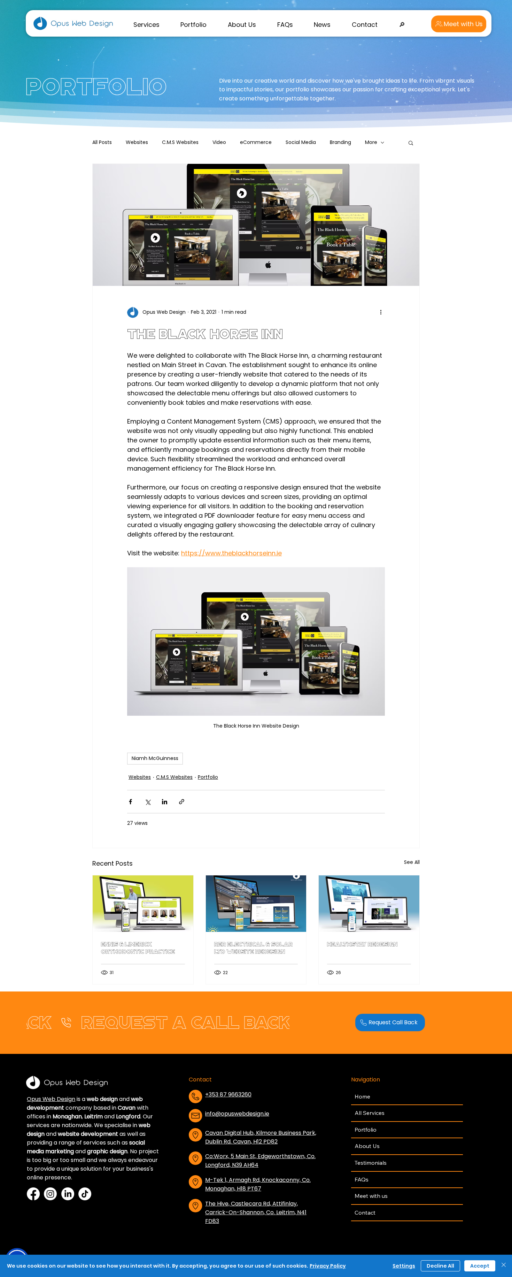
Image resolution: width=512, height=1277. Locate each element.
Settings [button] (404, 1265)
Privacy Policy (328, 1265)
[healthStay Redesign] (369, 903)
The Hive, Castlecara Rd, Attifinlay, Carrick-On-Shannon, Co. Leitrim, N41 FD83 (256, 1212)
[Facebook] (33, 1193)
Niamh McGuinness (155, 758)
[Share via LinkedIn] (164, 801)
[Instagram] (50, 1193)
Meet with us (371, 1195)
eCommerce (256, 142)
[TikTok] (84, 1193)
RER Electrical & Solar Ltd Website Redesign (253, 948)
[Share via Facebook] (130, 801)
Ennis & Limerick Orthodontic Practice (138, 948)
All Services (370, 1112)
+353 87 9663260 (228, 1094)
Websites (137, 142)
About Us (367, 1145)
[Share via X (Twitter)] (147, 801)
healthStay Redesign (362, 944)
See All (412, 862)
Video (219, 142)
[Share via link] (181, 801)
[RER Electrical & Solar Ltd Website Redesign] (256, 903)
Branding (340, 142)
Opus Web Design (51, 1099)
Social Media (301, 142)
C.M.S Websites (180, 142)
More (371, 142)
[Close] (503, 1265)
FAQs (362, 1179)
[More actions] (381, 312)
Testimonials (371, 1162)
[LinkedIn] (67, 1193)
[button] (146, 24)
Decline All (440, 1265)
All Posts (102, 142)
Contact (365, 1212)
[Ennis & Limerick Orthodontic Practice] (143, 903)
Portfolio (208, 777)
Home (362, 1096)
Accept (479, 1265)
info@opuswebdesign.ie (237, 1114)
